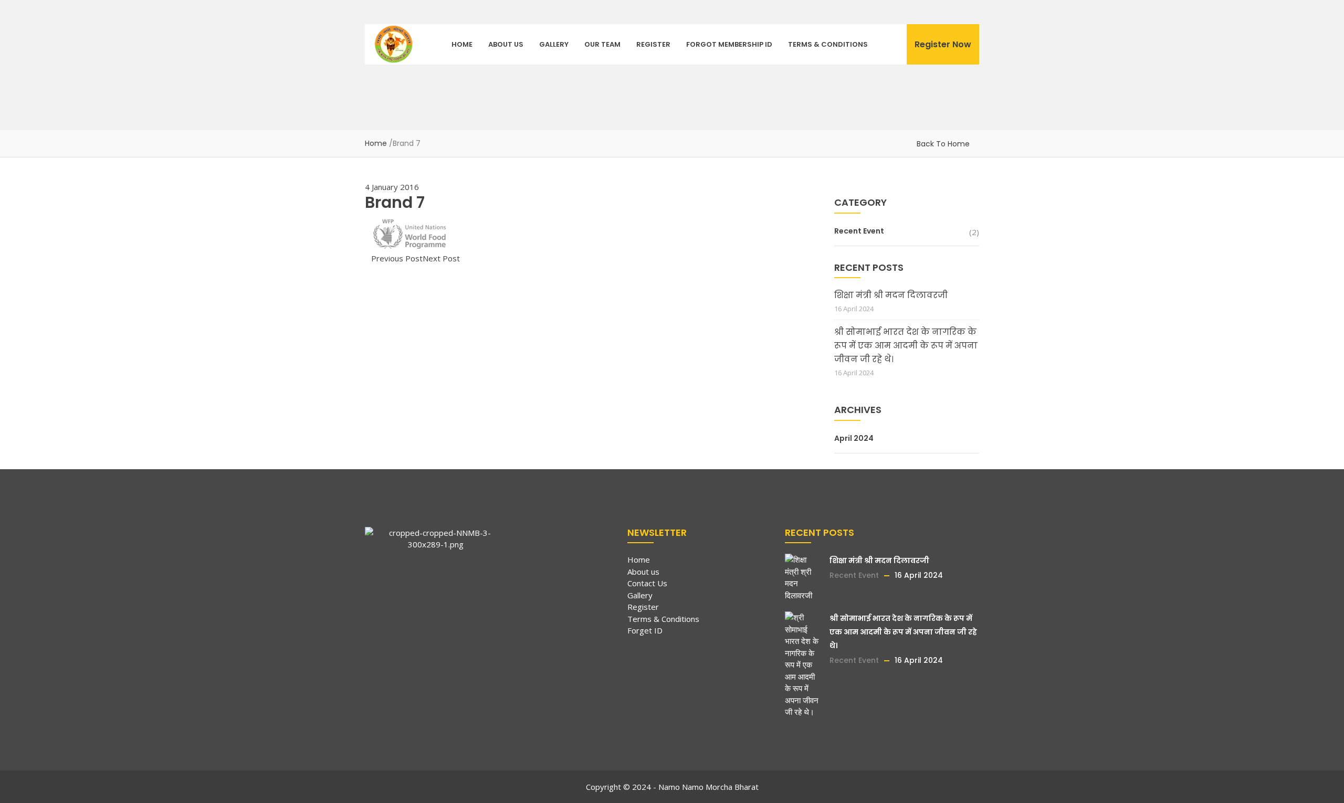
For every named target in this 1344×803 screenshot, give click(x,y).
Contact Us (647, 583)
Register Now (943, 44)
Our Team (602, 44)
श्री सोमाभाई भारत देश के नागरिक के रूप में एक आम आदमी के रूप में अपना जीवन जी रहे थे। (906, 345)
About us (505, 44)
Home (462, 44)
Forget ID (645, 630)
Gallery (554, 44)
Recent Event (859, 231)
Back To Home (943, 144)
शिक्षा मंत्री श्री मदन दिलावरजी (891, 295)
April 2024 (854, 438)
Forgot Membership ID (729, 44)
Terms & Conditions (828, 44)
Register (653, 44)
